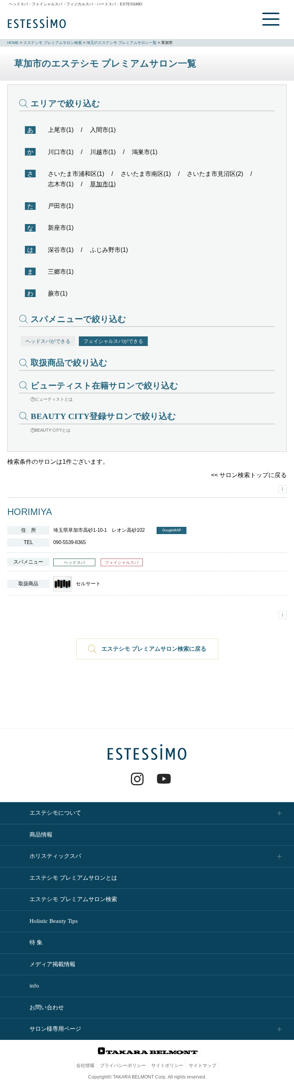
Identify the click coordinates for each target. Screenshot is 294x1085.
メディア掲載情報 (52, 964)
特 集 (35, 942)
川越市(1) (103, 152)
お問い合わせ (46, 1007)
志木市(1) (61, 184)
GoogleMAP (171, 530)
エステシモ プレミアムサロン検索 (52, 43)
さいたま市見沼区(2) (215, 174)
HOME (13, 43)
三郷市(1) (61, 271)
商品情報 (40, 835)
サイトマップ (202, 1065)
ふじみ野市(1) (109, 250)
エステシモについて (55, 813)
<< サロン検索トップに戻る (249, 475)
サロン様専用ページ (55, 1029)
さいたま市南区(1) (146, 174)
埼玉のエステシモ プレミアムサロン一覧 (122, 43)
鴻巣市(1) (144, 152)
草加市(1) (103, 184)
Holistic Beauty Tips (53, 921)
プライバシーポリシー (123, 1065)
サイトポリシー (167, 1065)
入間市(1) (103, 130)
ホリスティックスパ (55, 856)
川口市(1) (61, 152)
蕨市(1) (57, 293)
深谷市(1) (61, 250)
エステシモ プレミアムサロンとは (73, 878)
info (34, 986)
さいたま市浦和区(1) (76, 174)
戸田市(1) (61, 206)
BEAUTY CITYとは (52, 430)
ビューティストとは (54, 399)
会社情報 (85, 1065)
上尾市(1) (61, 130)
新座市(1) (61, 227)
